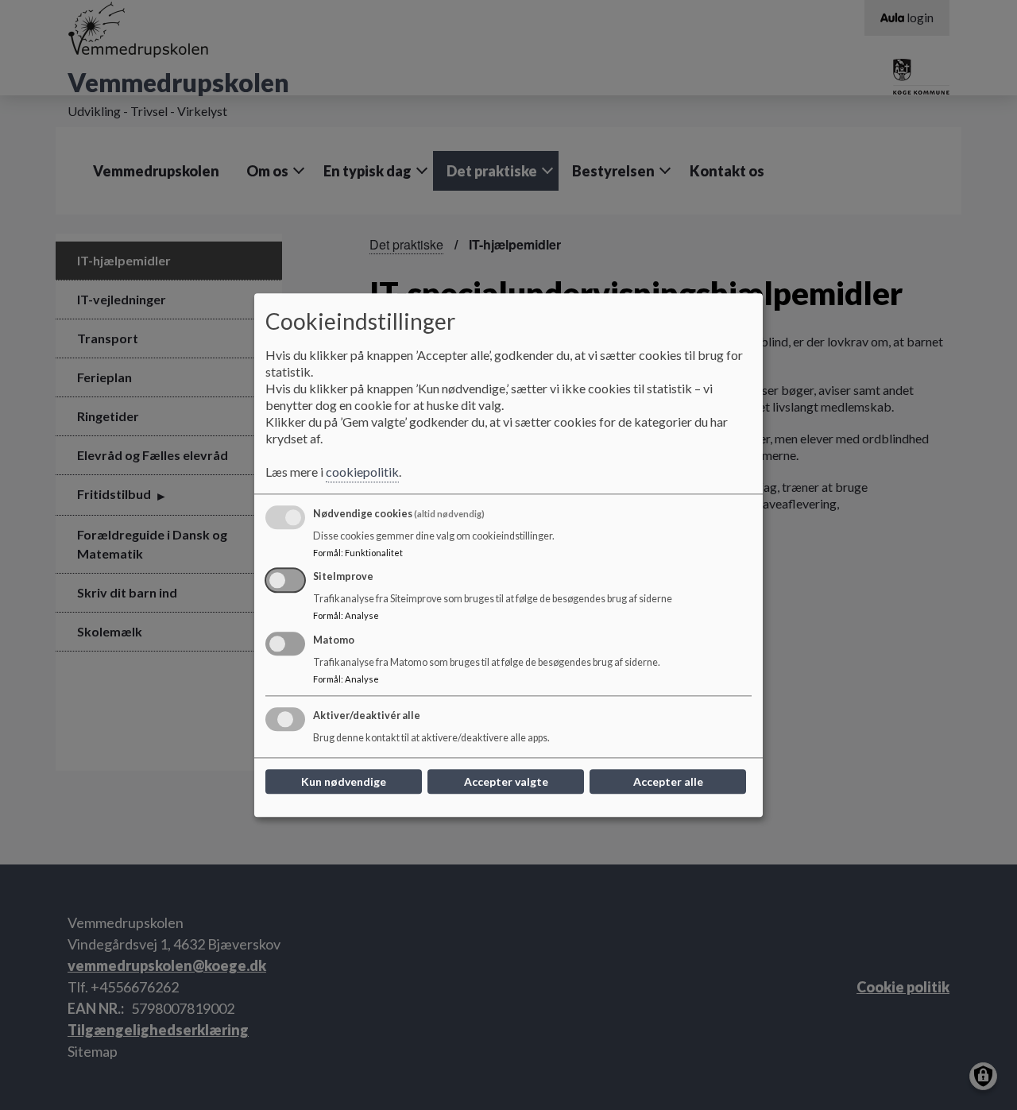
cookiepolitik (362, 471)
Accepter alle (668, 781)
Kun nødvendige (343, 781)
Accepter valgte (506, 781)
